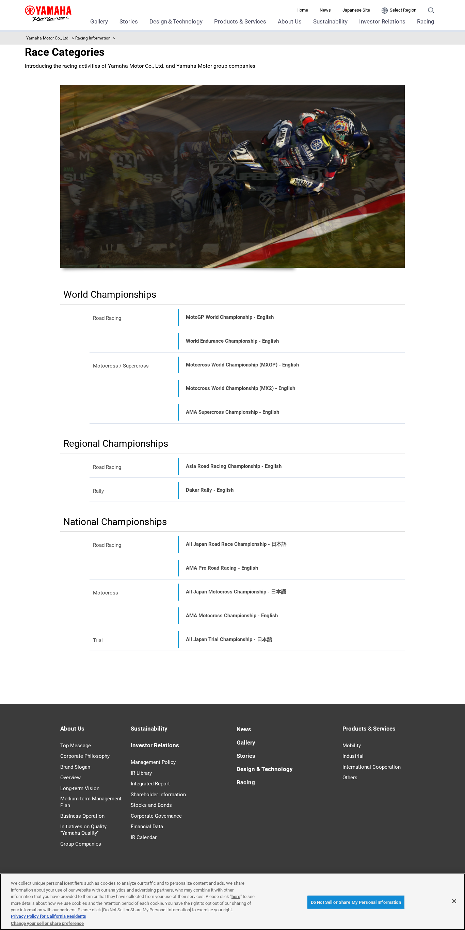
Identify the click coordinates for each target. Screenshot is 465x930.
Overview (70, 777)
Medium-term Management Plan (91, 802)
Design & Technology (265, 769)
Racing (425, 21)
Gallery (99, 21)
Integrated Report (150, 784)
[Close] (454, 901)
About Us (290, 21)
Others (349, 777)
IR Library (141, 773)
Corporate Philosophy (85, 756)
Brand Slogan (75, 767)
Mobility (351, 746)
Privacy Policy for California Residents (48, 916)
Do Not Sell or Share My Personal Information (356, 901)
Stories (128, 21)
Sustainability (330, 21)
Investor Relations (382, 21)
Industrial (353, 756)
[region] (232, 901)
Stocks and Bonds (151, 805)
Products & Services (240, 21)
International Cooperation (371, 767)
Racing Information (93, 38)
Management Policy (153, 762)
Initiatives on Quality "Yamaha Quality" (83, 829)
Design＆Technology (176, 21)
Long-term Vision (79, 788)
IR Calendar (144, 837)
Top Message (75, 746)
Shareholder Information (158, 795)
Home (302, 10)
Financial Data (147, 826)
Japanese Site (356, 10)
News (325, 10)
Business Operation (82, 816)
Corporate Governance (156, 816)
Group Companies (80, 844)
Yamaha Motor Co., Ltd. (47, 38)
